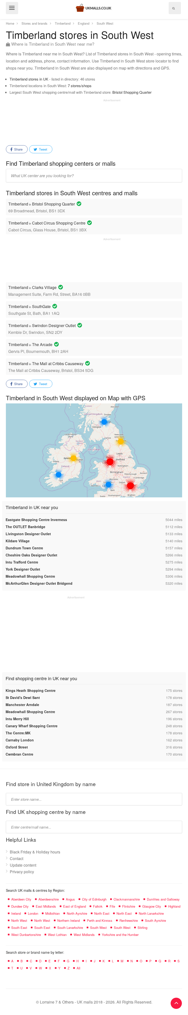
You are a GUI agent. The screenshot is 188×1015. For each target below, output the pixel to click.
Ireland (16, 913)
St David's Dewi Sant (23, 697)
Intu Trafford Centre (22, 562)
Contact (16, 858)
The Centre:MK (18, 732)
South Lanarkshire (70, 927)
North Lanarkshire (151, 913)
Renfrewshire (128, 920)
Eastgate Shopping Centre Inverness (36, 519)
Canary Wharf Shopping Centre (32, 725)
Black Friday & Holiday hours (35, 851)
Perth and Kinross (99, 920)
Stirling (142, 927)
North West (19, 920)
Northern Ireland (68, 920)
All (78, 968)
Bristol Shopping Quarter (132, 92)
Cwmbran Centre (19, 754)
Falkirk (98, 906)
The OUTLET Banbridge (25, 526)
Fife (112, 906)
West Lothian (57, 934)
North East (101, 913)
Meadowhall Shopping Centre (30, 576)
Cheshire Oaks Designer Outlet (31, 555)
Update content (23, 865)
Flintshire (128, 906)
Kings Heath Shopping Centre (31, 690)
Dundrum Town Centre (24, 547)
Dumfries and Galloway (163, 899)
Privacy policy (22, 871)
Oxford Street (17, 747)
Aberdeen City (21, 899)
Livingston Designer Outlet (28, 533)
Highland (174, 906)
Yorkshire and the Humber (120, 934)
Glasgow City (151, 906)
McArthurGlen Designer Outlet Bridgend (39, 583)
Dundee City (20, 906)
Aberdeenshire (48, 899)
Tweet (42, 149)
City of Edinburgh (94, 899)
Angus (70, 899)
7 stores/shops (80, 85)
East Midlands (46, 906)
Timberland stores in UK (29, 79)
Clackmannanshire (127, 899)
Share (18, 149)
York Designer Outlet (23, 569)
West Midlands (84, 934)
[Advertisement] (63, 120)
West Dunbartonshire (26, 934)
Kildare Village (18, 540)
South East (19, 927)
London (33, 913)
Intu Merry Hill (17, 718)
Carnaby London (20, 740)
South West (98, 927)
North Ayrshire (77, 913)
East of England (74, 906)
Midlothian (52, 913)
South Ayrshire (155, 920)
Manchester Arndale (22, 704)
